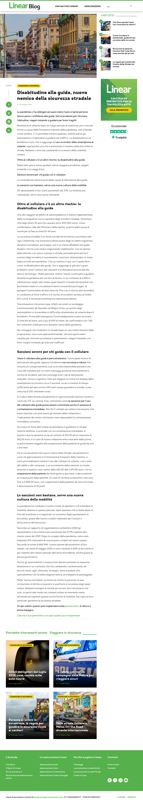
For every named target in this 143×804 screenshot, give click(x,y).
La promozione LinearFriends (87, 771)
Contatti (112, 768)
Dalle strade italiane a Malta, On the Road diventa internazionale (72, 726)
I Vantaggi (78, 764)
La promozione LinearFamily (87, 768)
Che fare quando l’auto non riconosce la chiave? (124, 23)
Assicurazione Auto (49, 764)
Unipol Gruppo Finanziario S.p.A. (49, 797)
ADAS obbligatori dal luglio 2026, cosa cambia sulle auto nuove (27, 675)
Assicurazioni (92, 6)
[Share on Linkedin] (9, 130)
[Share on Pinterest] (9, 122)
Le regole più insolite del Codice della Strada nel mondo (124, 64)
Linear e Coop (80, 775)
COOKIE (121, 797)
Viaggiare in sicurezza (29, 86)
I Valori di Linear (13, 768)
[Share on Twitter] (9, 113)
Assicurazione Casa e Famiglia (54, 775)
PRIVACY (131, 797)
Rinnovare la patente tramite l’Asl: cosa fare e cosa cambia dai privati (124, 51)
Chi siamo (10, 764)
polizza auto (71, 606)
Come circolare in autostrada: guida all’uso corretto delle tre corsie (124, 37)
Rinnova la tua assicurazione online (19, 776)
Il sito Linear (113, 764)
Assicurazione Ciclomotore (52, 771)
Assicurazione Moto (49, 768)
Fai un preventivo (14, 771)
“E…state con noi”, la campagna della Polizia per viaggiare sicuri (75, 675)
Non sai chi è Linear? (66, 6)
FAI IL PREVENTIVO (119, 110)
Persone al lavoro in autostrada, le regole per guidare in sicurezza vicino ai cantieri (27, 725)
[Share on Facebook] (9, 105)
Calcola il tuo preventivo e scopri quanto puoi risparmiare (48, 615)
